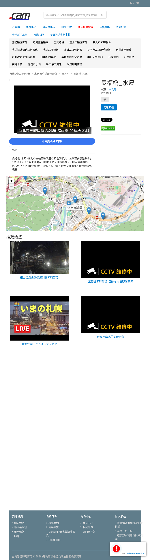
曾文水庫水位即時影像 (110, 337)
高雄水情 (17, 64)
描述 (14, 150)
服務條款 (19, 531)
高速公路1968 (125, 531)
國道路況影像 (19, 42)
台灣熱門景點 (123, 49)
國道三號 (66, 27)
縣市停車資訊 (53, 64)
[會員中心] (132, 3)
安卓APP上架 (19, 34)
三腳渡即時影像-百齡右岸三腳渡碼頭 (110, 281)
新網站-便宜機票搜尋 (135, 553)
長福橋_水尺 (80, 73)
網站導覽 (53, 527)
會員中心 (88, 523)
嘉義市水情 (34, 64)
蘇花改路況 (48, 27)
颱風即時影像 (74, 64)
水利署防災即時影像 (23, 57)
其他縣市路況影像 (71, 57)
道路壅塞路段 (40, 42)
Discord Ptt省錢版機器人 (60, 533)
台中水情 (129, 57)
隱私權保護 (20, 527)
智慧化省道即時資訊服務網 (129, 524)
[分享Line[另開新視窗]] (108, 128)
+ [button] (11, 181)
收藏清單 (88, 527)
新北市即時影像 (102, 42)
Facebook (54, 539)
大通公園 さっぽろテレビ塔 (39, 344)
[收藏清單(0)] (137, 3)
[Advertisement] (75, 399)
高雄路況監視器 (73, 49)
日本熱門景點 (48, 57)
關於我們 (19, 523)
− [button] (11, 186)
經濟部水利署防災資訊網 (129, 537)
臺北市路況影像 (78, 42)
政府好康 (121, 27)
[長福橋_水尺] (52, 80)
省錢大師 (38, 34)
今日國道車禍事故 (60, 34)
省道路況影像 (51, 49)
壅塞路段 (31, 27)
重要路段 (59, 42)
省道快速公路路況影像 (25, 49)
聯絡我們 (53, 523)
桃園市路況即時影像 (98, 49)
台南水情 (113, 57)
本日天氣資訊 (95, 57)
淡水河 (65, 73)
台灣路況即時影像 (20, 73)
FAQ (16, 536)
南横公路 (105, 27)
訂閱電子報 (89, 531)
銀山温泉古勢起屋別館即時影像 (39, 277)
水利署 (113, 89)
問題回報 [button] (109, 107)
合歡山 (16, 27)
